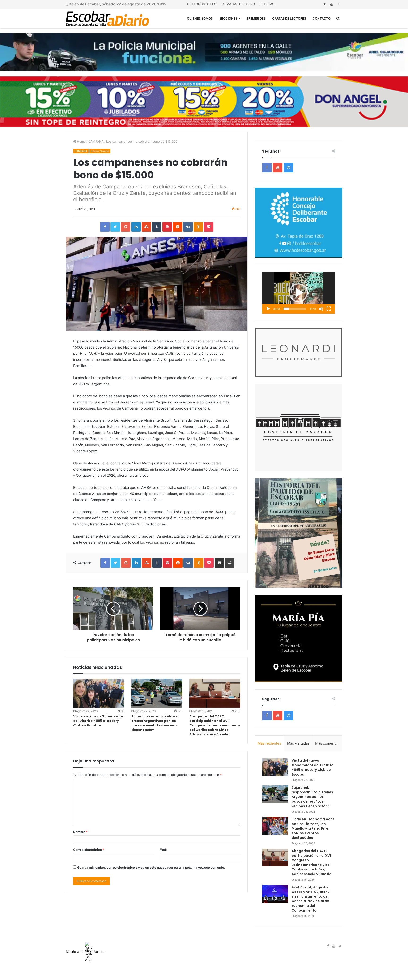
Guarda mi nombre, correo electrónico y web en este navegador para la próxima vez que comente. (151, 867)
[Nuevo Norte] (107, 18)
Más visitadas (298, 743)
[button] (298, 292)
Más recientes (269, 743)
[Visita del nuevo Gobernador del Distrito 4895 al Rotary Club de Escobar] (98, 693)
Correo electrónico (88, 850)
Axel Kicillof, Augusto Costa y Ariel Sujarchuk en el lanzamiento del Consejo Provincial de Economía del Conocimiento (312, 899)
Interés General (100, 151)
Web (163, 850)
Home (81, 141)
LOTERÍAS (267, 4)
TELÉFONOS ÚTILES (201, 4)
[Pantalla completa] (328, 308)
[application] (298, 293)
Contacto (322, 18)
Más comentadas (328, 743)
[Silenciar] (321, 308)
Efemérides (256, 18)
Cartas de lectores (289, 18)
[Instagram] (324, 4)
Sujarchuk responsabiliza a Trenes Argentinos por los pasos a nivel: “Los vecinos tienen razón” (154, 723)
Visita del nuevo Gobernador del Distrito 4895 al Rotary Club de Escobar (98, 721)
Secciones (228, 18)
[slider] (295, 309)
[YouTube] (331, 4)
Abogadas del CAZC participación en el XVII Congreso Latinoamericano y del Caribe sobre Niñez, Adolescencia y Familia (214, 725)
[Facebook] (338, 4)
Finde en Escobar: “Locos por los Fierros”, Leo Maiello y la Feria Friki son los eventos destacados (313, 828)
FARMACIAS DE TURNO (238, 4)
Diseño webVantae (85, 951)
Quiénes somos (200, 18)
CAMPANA (96, 141)
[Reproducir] (268, 308)
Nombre (80, 832)
